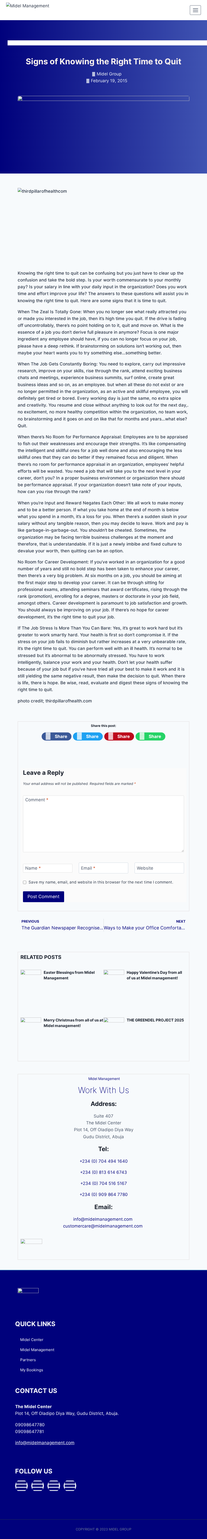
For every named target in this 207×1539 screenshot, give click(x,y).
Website (145, 868)
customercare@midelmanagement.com (103, 1226)
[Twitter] (37, 1485)
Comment (36, 799)
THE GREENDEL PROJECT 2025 (155, 1020)
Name (33, 868)
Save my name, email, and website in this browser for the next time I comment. (101, 882)
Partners (28, 1359)
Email (88, 868)
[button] (56, 736)
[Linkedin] (70, 1485)
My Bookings (31, 1369)
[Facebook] (21, 1485)
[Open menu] (195, 10)
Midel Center (31, 1339)
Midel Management (37, 1349)
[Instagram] (53, 1485)
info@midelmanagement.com (103, 1219)
